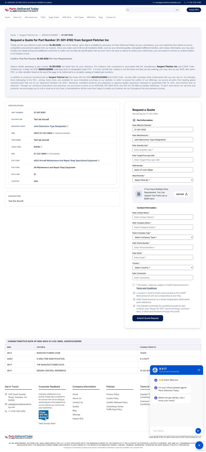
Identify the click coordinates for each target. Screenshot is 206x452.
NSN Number (137, 165)
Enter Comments (139, 273)
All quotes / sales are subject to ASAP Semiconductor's (162, 286)
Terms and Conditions (146, 288)
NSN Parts (67, 17)
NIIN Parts (91, 17)
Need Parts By (138, 176)
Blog (101, 17)
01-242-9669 (40, 153)
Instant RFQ (194, 10)
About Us (17, 17)
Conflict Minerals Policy (117, 402)
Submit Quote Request (148, 318)
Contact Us (111, 17)
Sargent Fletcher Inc (28, 35)
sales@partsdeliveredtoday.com (168, 2)
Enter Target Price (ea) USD (143, 155)
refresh (198, 370)
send (198, 430)
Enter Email (137, 253)
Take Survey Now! (47, 423)
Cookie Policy (112, 398)
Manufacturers (31, 17)
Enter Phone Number (141, 243)
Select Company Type (141, 233)
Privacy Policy (112, 394)
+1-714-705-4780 (194, 2)
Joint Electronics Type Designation (50, 126)
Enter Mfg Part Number (142, 125)
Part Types (79, 17)
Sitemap (76, 414)
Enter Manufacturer (140, 135)
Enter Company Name (141, 223)
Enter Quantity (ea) (140, 145)
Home (7, 17)
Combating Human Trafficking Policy (114, 408)
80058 (37, 147)
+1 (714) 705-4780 (16, 411)
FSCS (43, 17)
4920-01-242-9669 (43, 133)
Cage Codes (54, 17)
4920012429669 (50, 35)
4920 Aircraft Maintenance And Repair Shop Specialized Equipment (65, 160)
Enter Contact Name (141, 213)
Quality (76, 406)
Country (136, 263)
